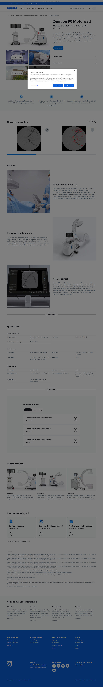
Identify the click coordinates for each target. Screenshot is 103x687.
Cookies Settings (35, 85)
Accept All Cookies (69, 85)
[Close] (74, 70)
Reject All (58, 85)
